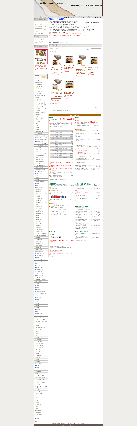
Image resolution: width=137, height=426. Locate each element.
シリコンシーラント (40, 261)
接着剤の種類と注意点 (40, 26)
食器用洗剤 (38, 412)
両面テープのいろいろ (42, 36)
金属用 (37, 325)
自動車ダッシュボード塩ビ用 (41, 203)
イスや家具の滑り (40, 375)
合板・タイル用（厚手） (41, 193)
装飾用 (37, 257)
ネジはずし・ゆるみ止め (41, 319)
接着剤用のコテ (39, 141)
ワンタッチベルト (40, 253)
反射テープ (38, 241)
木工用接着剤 (39, 84)
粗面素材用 (38, 191)
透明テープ (38, 237)
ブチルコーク (39, 271)
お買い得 (38, 357)
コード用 (38, 349)
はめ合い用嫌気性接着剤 (41, 139)
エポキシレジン (39, 129)
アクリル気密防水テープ (41, 255)
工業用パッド (39, 313)
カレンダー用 (39, 351)
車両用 (37, 215)
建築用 (37, 217)
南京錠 (37, 402)
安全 (37, 416)
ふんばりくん (39, 393)
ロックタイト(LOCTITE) (39, 92)
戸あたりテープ (39, 249)
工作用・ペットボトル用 (41, 112)
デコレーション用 (40, 123)
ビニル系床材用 (39, 133)
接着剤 (37, 80)
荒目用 (37, 303)
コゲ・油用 (38, 339)
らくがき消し (39, 281)
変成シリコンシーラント (41, 263)
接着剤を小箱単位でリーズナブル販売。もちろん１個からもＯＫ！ (86, 5)
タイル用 (38, 121)
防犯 (37, 400)
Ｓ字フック (38, 373)
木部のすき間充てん (40, 155)
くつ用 (37, 127)
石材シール (38, 173)
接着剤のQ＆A (38, 28)
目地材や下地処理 (40, 161)
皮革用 (37, 97)
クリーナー (38, 323)
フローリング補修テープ (41, 233)
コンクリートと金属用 (41, 103)
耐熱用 (37, 183)
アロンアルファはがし (41, 293)
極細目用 (38, 309)
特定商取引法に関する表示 (73, 423)
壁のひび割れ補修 (40, 157)
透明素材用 (38, 189)
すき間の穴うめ (39, 159)
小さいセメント (39, 167)
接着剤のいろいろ (41, 19)
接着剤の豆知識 (39, 33)
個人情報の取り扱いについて (58, 423)
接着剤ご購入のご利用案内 (70, 17)
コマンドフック (39, 345)
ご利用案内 (41, 68)
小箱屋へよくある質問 (40, 29)
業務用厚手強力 (39, 214)
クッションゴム (39, 341)
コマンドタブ (39, 221)
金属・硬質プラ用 (40, 131)
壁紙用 (37, 367)
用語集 (37, 31)
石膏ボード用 (39, 371)
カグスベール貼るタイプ (41, 377)
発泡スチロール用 (40, 116)
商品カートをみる (43, 17)
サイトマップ (98, 17)
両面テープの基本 (39, 39)
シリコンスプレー (40, 315)
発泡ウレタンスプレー (41, 273)
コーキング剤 (39, 171)
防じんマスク (39, 395)
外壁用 (37, 337)
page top (98, 106)
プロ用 (37, 389)
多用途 (37, 177)
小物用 (37, 353)
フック (37, 369)
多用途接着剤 (39, 82)
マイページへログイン (55, 17)
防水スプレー (39, 295)
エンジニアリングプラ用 (41, 137)
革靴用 (37, 299)
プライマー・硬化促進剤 (41, 143)
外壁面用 (38, 197)
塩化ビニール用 (39, 185)
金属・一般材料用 (40, 181)
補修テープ (38, 223)
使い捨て (38, 398)
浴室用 (37, 359)
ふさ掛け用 (38, 355)
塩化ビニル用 (39, 114)
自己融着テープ (39, 245)
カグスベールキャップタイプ (41, 380)
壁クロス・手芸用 (40, 118)
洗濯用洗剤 (38, 410)
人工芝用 (38, 210)
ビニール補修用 (39, 229)
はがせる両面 (39, 206)
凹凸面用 (38, 195)
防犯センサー (39, 404)
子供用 (37, 418)
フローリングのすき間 (41, 153)
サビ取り (38, 333)
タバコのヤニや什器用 (41, 327)
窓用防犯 (38, 406)
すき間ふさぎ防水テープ (41, 251)
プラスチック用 (39, 106)
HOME (50, 42)
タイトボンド (39, 86)
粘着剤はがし (39, 287)
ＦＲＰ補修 (38, 163)
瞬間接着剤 (38, 88)
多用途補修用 (39, 225)
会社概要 (83, 423)
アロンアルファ (39, 90)
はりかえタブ (39, 363)
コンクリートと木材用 (41, 105)
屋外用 (37, 365)
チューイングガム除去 (41, 279)
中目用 (37, 305)
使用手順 (37, 22)
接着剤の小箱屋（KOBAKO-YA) (53, 3)
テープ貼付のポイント (40, 41)
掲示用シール (39, 247)
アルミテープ (39, 231)
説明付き (52, 49)
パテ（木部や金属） (40, 165)
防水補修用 (38, 227)
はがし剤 (38, 277)
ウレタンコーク (39, 269)
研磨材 (37, 301)
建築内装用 (38, 219)
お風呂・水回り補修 (40, 169)
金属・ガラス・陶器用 (41, 101)
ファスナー (38, 361)
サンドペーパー (39, 311)
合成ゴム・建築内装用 (41, 95)
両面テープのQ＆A (39, 43)
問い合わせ (81, 17)
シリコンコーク (39, 265)
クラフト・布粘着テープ (41, 235)
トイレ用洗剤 (39, 414)
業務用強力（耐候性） (41, 212)
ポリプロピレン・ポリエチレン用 (41, 109)
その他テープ (39, 239)
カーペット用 (39, 208)
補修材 (37, 151)
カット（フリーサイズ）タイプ (41, 387)
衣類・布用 (38, 99)
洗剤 (37, 408)
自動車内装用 (39, 199)
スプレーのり (39, 147)
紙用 (37, 125)
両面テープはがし (40, 285)
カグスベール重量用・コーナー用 (41, 383)
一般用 (37, 179)
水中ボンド (38, 120)
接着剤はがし (39, 289)
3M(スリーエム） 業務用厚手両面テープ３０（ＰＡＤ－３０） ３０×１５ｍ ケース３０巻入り (56, 70)
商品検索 (37, 75)
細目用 (37, 307)
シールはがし (39, 283)
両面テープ (38, 175)
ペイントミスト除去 (40, 291)
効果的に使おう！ (39, 24)
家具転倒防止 (39, 391)
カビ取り (38, 331)
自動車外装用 (39, 200)
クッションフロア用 (40, 135)
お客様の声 (89, 17)
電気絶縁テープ (39, 243)
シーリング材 (39, 259)
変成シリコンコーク (40, 267)
